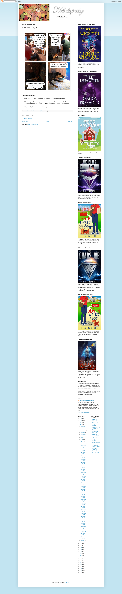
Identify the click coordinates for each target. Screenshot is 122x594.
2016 (81, 556)
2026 (81, 418)
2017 (81, 553)
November (83, 430)
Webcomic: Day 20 (83, 473)
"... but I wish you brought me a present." (96, 439)
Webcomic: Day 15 (83, 490)
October (83, 432)
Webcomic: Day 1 (83, 537)
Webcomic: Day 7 (83, 517)
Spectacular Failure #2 (95, 432)
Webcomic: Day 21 (83, 470)
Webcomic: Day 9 (83, 510)
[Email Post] (47, 110)
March (82, 441)
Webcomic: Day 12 (83, 500)
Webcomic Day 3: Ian (84, 530)
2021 (81, 545)
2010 (81, 568)
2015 (81, 558)
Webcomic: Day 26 (83, 453)
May (82, 437)
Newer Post (25, 121)
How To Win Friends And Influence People (96, 445)
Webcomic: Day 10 (83, 507)
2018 (81, 551)
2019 (81, 549)
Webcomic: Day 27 (83, 449)
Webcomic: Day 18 (83, 480)
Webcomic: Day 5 (83, 524)
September (83, 434)
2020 (81, 547)
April (82, 439)
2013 (81, 562)
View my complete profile (84, 412)
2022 (81, 543)
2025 (81, 420)
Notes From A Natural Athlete (95, 420)
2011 (81, 566)
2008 (81, 572)
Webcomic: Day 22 (83, 466)
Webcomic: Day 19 (83, 477)
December (83, 426)
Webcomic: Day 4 (83, 527)
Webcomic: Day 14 (83, 493)
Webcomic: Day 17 (83, 483)
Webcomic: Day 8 (83, 514)
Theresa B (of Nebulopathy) (87, 400)
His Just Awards (96, 442)
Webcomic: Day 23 (83, 463)
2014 (81, 560)
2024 (81, 422)
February (83, 444)
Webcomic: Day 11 (83, 503)
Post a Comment (28, 118)
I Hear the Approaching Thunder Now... (95, 450)
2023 (81, 425)
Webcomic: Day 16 (83, 487)
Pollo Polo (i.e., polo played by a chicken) (96, 424)
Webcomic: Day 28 (83, 446)
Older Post (69, 121)
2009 (81, 570)
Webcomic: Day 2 (83, 534)
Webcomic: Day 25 (83, 456)
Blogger (67, 582)
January (83, 540)
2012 (81, 564)
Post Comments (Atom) (33, 124)
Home (47, 121)
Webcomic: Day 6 (83, 520)
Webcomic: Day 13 (83, 497)
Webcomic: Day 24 (83, 460)
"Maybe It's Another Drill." (95, 435)
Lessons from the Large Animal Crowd (96, 428)
